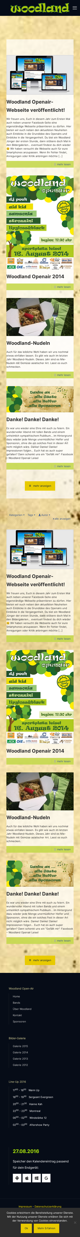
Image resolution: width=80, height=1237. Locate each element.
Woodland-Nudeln (28, 343)
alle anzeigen (63, 518)
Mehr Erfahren (46, 1228)
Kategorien (16, 514)
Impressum (25, 1206)
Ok (26, 1228)
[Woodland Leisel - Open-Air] (40, 8)
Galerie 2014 (20, 1052)
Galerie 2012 (20, 1064)
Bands (16, 1002)
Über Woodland (22, 1008)
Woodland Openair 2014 (35, 276)
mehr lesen (64, 164)
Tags (30, 514)
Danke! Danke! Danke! (32, 419)
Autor (44, 514)
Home (16, 996)
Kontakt (17, 1015)
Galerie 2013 (20, 1058)
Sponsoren (19, 1021)
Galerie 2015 (20, 1046)
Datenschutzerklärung (48, 1206)
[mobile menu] (74, 8)
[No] (75, 1222)
